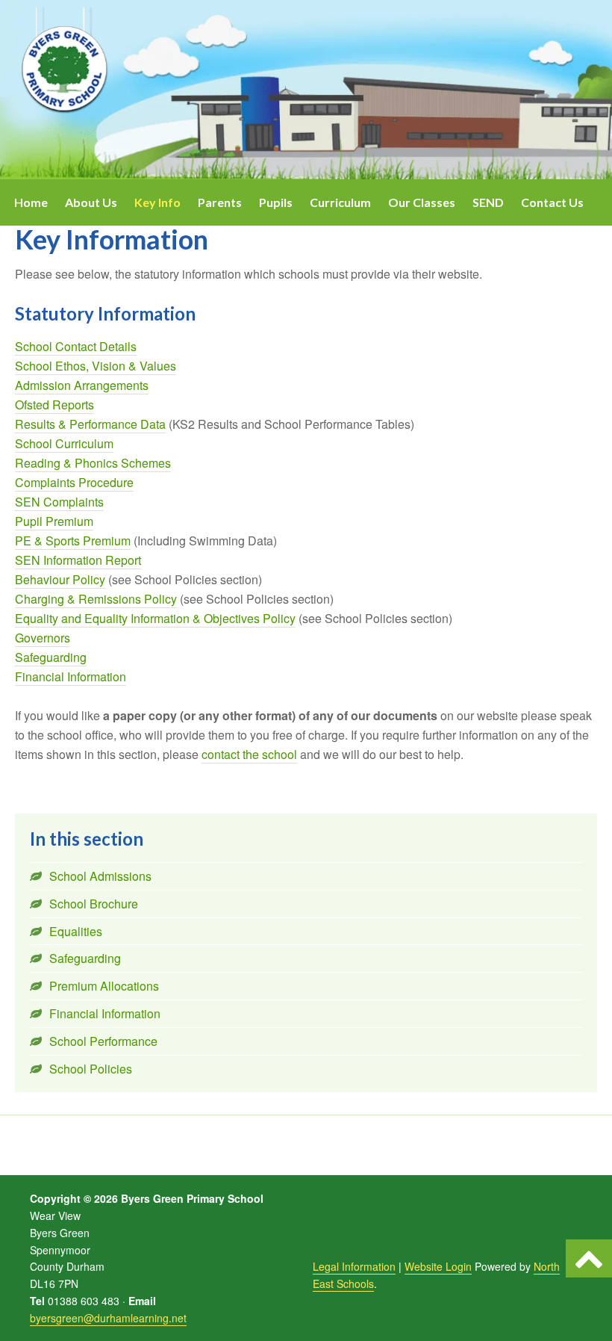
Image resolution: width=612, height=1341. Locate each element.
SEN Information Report (78, 560)
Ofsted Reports (54, 404)
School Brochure (93, 903)
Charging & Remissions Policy (96, 598)
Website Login (438, 1266)
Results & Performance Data (90, 424)
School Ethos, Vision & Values (95, 365)
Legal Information (354, 1266)
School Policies (90, 1068)
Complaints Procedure (74, 482)
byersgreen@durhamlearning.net (108, 1317)
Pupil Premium (54, 521)
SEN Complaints (59, 501)
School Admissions (100, 876)
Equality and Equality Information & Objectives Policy (155, 618)
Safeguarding (51, 657)
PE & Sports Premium (73, 540)
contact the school (249, 754)
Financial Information (70, 676)
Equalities (75, 931)
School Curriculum (64, 443)
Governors (42, 637)
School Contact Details (76, 346)
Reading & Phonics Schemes (93, 462)
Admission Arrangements (82, 385)
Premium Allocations (104, 985)
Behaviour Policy (60, 579)
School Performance (103, 1041)
